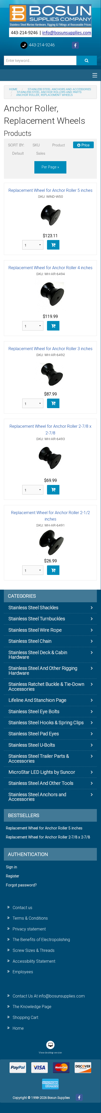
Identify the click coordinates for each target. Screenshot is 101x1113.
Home (18, 1028)
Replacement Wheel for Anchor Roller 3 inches (50, 348)
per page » (50, 167)
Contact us (22, 907)
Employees (23, 971)
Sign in (11, 867)
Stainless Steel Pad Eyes (34, 733)
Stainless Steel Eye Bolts (34, 711)
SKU (36, 144)
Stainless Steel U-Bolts (32, 745)
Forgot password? (21, 885)
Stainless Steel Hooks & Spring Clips (46, 722)
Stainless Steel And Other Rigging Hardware (43, 670)
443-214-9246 (41, 45)
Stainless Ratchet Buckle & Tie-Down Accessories (46, 686)
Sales (40, 153)
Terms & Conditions (30, 918)
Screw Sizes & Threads (34, 950)
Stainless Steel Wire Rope (35, 630)
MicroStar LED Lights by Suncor (42, 772)
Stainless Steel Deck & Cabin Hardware (38, 655)
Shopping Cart (25, 1017)
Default (18, 153)
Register (12, 876)
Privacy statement (29, 929)
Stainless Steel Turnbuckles (37, 618)
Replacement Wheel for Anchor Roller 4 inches (50, 267)
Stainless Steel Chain (30, 641)
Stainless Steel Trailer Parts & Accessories (39, 758)
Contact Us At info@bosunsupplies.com (49, 996)
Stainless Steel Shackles (33, 607)
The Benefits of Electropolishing (41, 939)
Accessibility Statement (34, 961)
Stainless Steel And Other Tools (41, 783)
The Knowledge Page (32, 1006)
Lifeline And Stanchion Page (37, 700)
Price (85, 144)
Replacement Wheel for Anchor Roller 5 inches (50, 190)
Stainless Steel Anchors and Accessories (37, 797)
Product (58, 144)
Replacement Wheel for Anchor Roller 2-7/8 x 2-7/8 (48, 837)
